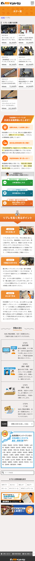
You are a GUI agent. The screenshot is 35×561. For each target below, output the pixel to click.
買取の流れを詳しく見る (19, 424)
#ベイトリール (13, 488)
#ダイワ (4, 485)
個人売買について (29, 554)
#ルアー (29, 485)
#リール (4, 488)
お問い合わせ (6, 554)
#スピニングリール (27, 488)
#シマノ (12, 485)
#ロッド (21, 485)
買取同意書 (17, 554)
